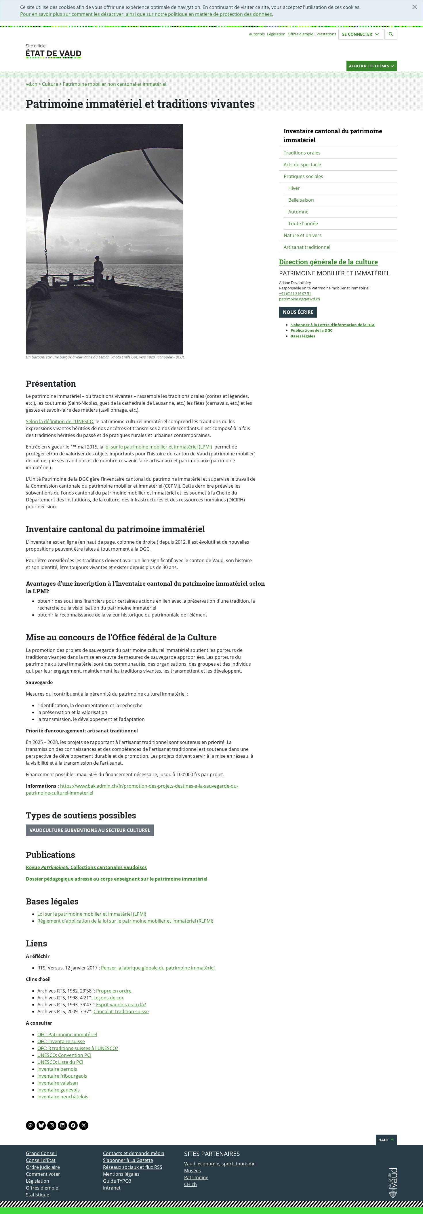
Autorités (257, 34)
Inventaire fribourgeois (62, 1076)
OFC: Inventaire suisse (61, 1041)
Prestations (326, 34)
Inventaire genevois (58, 1090)
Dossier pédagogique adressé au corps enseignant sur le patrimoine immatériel (116, 879)
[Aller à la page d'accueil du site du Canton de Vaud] (101, 51)
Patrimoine (196, 1177)
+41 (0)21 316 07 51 (295, 293)
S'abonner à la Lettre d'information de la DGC (333, 324)
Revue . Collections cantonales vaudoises (86, 867)
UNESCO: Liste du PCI (60, 1062)
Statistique (37, 1195)
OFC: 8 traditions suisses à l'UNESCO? (77, 1048)
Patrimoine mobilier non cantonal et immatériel (114, 84)
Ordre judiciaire (43, 1167)
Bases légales (303, 336)
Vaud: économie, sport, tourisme (220, 1163)
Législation (276, 34)
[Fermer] (415, 7)
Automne (298, 212)
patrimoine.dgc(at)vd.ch (299, 298)
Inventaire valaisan (57, 1083)
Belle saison (301, 200)
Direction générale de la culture (328, 261)
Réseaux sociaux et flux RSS (132, 1167)
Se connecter (357, 34)
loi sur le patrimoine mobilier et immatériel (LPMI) (158, 447)
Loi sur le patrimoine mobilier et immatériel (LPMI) (91, 914)
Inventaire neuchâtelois (62, 1096)
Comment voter (43, 1174)
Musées (192, 1170)
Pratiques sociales (303, 176)
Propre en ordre (114, 991)
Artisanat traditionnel (307, 247)
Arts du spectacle (302, 164)
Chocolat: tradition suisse (121, 1011)
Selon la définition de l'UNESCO (59, 421)
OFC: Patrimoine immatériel (67, 1034)
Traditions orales (302, 153)
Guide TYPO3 (117, 1181)
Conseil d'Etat (41, 1160)
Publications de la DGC (311, 330)
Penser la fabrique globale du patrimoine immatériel (158, 968)
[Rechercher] (390, 34)
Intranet (112, 1188)
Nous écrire (298, 312)
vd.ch (31, 84)
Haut (384, 1139)
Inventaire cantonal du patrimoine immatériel (333, 135)
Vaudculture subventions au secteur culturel (90, 830)
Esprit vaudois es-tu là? (121, 1004)
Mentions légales (121, 1174)
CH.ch (190, 1184)
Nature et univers (303, 235)
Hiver (294, 188)
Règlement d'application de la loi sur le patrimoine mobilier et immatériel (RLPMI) (125, 921)
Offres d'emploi (301, 34)
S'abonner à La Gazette (128, 1160)
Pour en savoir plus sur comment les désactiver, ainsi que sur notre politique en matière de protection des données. (146, 14)
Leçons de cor (109, 998)
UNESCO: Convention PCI (64, 1055)
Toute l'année (303, 223)
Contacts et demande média (133, 1153)
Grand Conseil (41, 1153)
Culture (50, 84)
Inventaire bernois (57, 1069)
